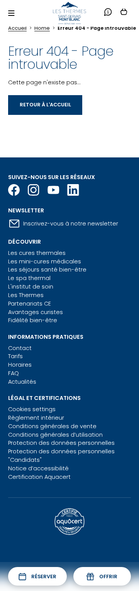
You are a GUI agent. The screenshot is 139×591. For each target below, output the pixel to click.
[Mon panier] (124, 13)
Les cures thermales (37, 253)
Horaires (20, 365)
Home (42, 28)
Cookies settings (32, 409)
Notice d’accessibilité (38, 468)
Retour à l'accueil (45, 104)
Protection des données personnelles (61, 443)
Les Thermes (26, 295)
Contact (20, 348)
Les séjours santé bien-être (47, 269)
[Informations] (108, 13)
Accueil (17, 28)
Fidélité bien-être (32, 320)
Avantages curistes (35, 312)
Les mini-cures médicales (44, 261)
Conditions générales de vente (52, 426)
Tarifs (15, 356)
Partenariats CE (29, 303)
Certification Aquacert (39, 477)
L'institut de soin (30, 286)
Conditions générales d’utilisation (55, 435)
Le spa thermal (29, 278)
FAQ (13, 373)
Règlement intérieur (36, 418)
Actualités (22, 382)
